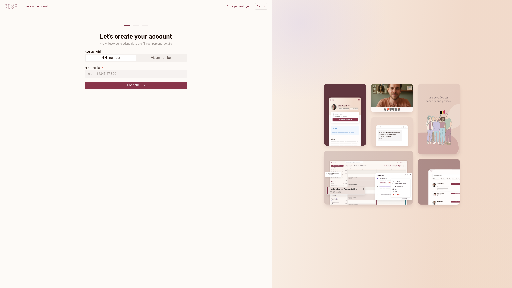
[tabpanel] (136, 77)
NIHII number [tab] (111, 58)
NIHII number (93, 67)
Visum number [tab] (161, 58)
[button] (261, 6)
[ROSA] (11, 6)
